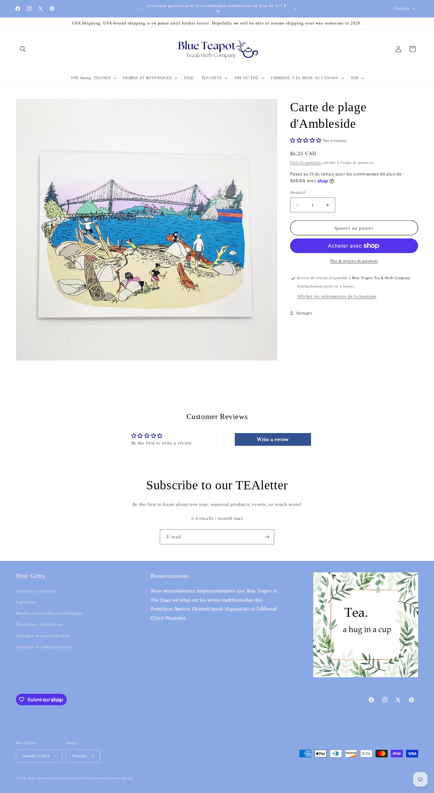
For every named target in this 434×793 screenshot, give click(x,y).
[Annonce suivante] (295, 9)
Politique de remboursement (44, 647)
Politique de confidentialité (43, 635)
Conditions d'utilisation (39, 624)
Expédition (26, 602)
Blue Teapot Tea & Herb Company (55, 778)
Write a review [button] (272, 439)
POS (86, 778)
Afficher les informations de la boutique (336, 296)
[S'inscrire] (267, 536)
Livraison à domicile (36, 591)
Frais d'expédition (305, 163)
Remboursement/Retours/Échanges (49, 613)
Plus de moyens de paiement (354, 261)
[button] (23, 49)
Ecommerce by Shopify (116, 778)
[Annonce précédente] (139, 9)
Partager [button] (304, 313)
